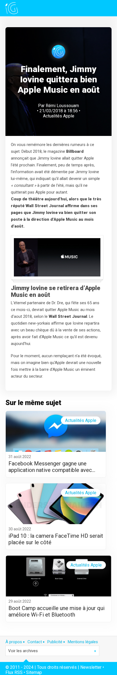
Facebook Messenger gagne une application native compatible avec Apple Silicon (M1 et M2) (50, 466)
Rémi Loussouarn (62, 105)
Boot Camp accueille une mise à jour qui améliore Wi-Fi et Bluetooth (56, 611)
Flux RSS (14, 672)
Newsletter (90, 667)
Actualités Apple (58, 116)
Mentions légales (83, 641)
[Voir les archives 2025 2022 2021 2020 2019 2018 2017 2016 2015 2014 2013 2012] (52, 651)
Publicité (54, 641)
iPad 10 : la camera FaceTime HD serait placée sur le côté (55, 539)
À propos (13, 641)
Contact (34, 641)
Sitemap (34, 672)
